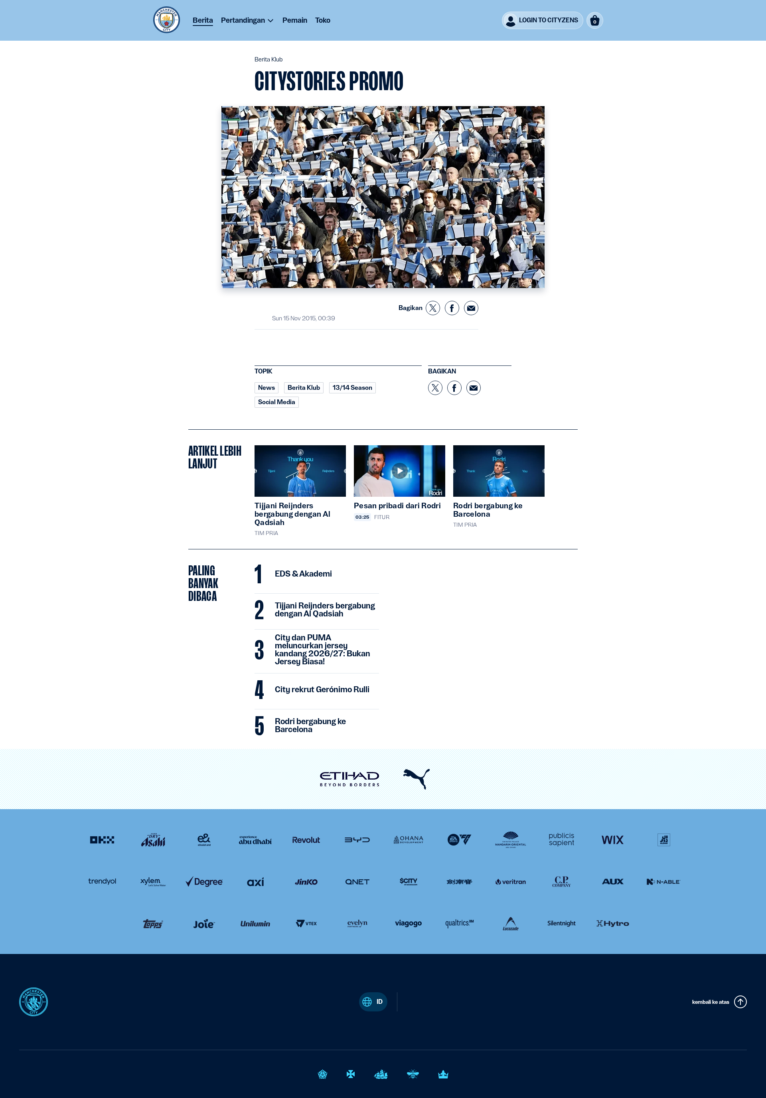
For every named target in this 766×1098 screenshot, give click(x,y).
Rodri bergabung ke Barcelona (310, 726)
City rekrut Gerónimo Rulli (322, 690)
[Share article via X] (433, 308)
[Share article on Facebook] (452, 308)
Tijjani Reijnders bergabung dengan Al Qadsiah (325, 610)
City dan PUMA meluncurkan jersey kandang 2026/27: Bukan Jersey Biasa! (322, 650)
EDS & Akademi (303, 574)
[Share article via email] (471, 308)
